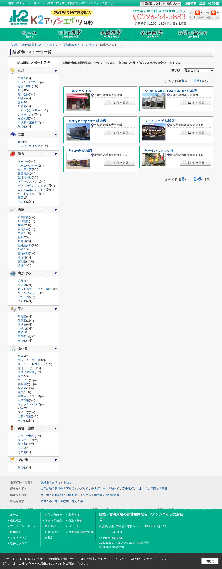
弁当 (20, 356)
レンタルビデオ (28, 82)
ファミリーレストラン (32, 364)
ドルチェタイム (80, 91)
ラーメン (23, 380)
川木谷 (140, 488)
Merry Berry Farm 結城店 (87, 121)
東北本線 (57, 495)
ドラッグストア (28, 181)
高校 (20, 332)
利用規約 (15, 532)
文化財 (22, 285)
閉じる (210, 561)
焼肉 (20, 376)
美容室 (22, 444)
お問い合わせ (53, 514)
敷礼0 (48, 537)
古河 (74, 501)
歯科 (20, 225)
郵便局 (22, 98)
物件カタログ (18, 543)
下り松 (70, 488)
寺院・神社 (25, 86)
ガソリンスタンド (29, 146)
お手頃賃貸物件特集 (81, 532)
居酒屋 (22, 388)
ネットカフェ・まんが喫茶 (35, 289)
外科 (20, 249)
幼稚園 (22, 316)
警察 (20, 102)
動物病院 (23, 221)
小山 (83, 501)
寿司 (20, 392)
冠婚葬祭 (23, 118)
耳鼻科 (22, 241)
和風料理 (23, 384)
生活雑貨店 (25, 177)
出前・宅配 (25, 416)
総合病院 (23, 217)
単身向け (74, 514)
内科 (20, 233)
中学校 (22, 328)
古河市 (56, 482)
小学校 (22, 324)
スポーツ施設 (26, 436)
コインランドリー (29, 110)
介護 (20, 265)
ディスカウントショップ (33, 185)
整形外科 (23, 253)
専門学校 (23, 336)
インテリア (25, 169)
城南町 (115, 488)
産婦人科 (23, 229)
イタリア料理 (26, 372)
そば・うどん (26, 368)
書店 (20, 197)
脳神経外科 (25, 245)
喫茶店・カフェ (28, 396)
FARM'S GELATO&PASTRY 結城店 (170, 91)
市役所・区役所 (28, 122)
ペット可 (74, 526)
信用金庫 (23, 94)
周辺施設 (50, 526)
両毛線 (98, 495)
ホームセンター (28, 165)
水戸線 (45, 495)
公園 (20, 280)
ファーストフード (29, 360)
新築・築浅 (75, 520)
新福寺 (59, 488)
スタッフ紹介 (53, 520)
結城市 (45, 482)
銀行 (20, 90)
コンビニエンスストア (32, 189)
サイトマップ (18, 537)
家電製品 (23, 173)
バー (20, 408)
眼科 (20, 237)
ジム (20, 448)
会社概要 (15, 520)
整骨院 (22, 261)
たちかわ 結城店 (80, 150)
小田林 (53, 501)
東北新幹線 (112, 495)
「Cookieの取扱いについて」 (45, 563)
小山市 (67, 482)
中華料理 (23, 400)
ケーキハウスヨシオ (159, 150)
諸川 (105, 488)
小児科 (22, 257)
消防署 (22, 106)
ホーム (14, 514)
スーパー (23, 161)
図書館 (22, 78)
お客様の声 (52, 532)
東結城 (64, 501)
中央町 (95, 488)
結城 (43, 501)
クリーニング (26, 114)
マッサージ (25, 440)
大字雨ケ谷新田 (157, 488)
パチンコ (23, 297)
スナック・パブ (28, 404)
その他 (22, 126)
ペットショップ (28, 193)
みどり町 (82, 488)
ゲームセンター (28, 293)
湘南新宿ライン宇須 (78, 495)
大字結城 (46, 488)
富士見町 (128, 488)
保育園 (22, 320)
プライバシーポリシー (24, 526)
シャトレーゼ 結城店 (159, 121)
